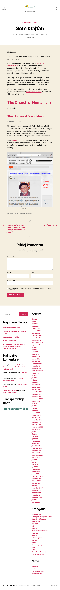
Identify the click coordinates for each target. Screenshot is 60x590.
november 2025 (37, 338)
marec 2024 (36, 385)
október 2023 (36, 396)
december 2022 (37, 420)
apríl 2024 (35, 382)
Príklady (34, 540)
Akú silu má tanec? (9, 341)
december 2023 (37, 392)
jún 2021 (34, 462)
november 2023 (37, 394)
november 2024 (37, 366)
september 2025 (37, 342)
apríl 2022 (35, 439)
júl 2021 (34, 460)
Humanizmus (26, 22)
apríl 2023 (35, 410)
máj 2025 (35, 352)
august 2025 (36, 345)
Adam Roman (36, 514)
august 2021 (36, 457)
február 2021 (36, 471)
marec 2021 (36, 469)
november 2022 (37, 422)
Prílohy (34, 542)
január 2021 (36, 474)
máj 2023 (35, 408)
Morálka (34, 528)
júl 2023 (34, 403)
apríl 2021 (35, 467)
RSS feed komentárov (39, 571)
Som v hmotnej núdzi (10, 392)
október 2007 (36, 490)
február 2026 (36, 331)
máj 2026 (35, 324)
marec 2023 (36, 413)
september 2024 (37, 371)
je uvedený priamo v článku (26, 34)
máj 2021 (35, 464)
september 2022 (37, 427)
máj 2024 (35, 380)
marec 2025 (36, 356)
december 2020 (37, 476)
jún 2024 (35, 378)
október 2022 (36, 424)
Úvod (33, 547)
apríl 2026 (35, 326)
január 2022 (36, 446)
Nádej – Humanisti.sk (10, 390)
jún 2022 (34, 434)
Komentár (10, 257)
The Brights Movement (25, 213)
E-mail (33, 272)
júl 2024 (34, 375)
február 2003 (36, 493)
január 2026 (36, 333)
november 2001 (37, 497)
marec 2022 (36, 441)
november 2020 (37, 478)
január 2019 (36, 483)
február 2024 (36, 387)
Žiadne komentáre (31, 37)
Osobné (35, 22)
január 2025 (36, 361)
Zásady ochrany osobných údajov (29, 585)
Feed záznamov (37, 569)
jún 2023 (35, 406)
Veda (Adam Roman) (39, 552)
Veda (33, 549)
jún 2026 (35, 321)
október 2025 (36, 340)
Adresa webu (11, 280)
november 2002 (37, 495)
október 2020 (36, 481)
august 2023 (36, 401)
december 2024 (37, 363)
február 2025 (36, 359)
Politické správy (37, 538)
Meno (9, 272)
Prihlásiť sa (35, 566)
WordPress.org (37, 573)
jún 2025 (35, 349)
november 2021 (37, 450)
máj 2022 (35, 436)
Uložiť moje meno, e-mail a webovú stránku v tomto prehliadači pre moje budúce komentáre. (30, 288)
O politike (35, 533)
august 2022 (36, 429)
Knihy (33, 526)
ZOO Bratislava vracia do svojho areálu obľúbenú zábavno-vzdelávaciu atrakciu (14, 346)
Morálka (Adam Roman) (40, 531)
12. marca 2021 (43, 34)
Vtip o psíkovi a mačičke (11, 337)
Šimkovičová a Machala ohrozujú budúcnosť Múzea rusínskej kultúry (15, 367)
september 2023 (37, 399)
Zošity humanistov (38, 554)
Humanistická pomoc (39, 519)
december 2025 (37, 335)
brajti (16, 213)
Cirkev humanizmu (33, 92)
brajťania (12, 213)
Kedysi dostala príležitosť (11, 327)
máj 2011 (35, 485)
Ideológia (35, 524)
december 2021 (37, 448)
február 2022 (36, 443)
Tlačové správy (37, 545)
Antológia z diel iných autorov (42, 517)
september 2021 (37, 455)
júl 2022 (34, 432)
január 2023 (36, 417)
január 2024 (36, 389)
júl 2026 (34, 319)
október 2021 (36, 453)
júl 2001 (34, 500)
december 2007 (37, 488)
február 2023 (36, 415)
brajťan (14, 140)
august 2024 (36, 373)
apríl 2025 (35, 354)
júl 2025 (34, 347)
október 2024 (36, 368)
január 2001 (36, 502)
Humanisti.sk (13, 585)
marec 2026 (36, 328)
